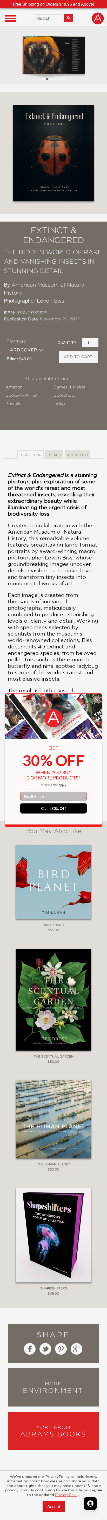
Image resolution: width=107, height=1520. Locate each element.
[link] (53, 718)
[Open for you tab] (90, 1503)
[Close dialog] (96, 699)
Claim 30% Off (53, 808)
